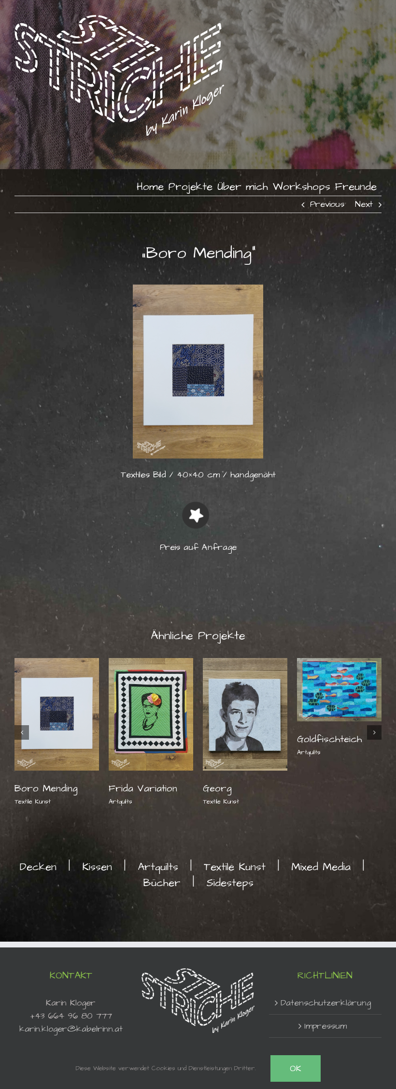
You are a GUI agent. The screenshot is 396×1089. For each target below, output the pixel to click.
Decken (38, 867)
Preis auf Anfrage (198, 547)
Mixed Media (321, 867)
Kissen (97, 867)
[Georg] (245, 713)
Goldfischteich (329, 739)
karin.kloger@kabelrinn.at (71, 1029)
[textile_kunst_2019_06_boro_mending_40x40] (198, 289)
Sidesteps (230, 882)
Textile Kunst (32, 801)
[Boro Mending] (56, 713)
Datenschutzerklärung (326, 1003)
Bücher (162, 882)
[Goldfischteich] (339, 689)
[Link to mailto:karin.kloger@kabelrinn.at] (195, 515)
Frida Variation (143, 788)
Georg (217, 788)
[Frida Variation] (151, 713)
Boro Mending (46, 788)
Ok (295, 1068)
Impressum (325, 1026)
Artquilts (120, 801)
